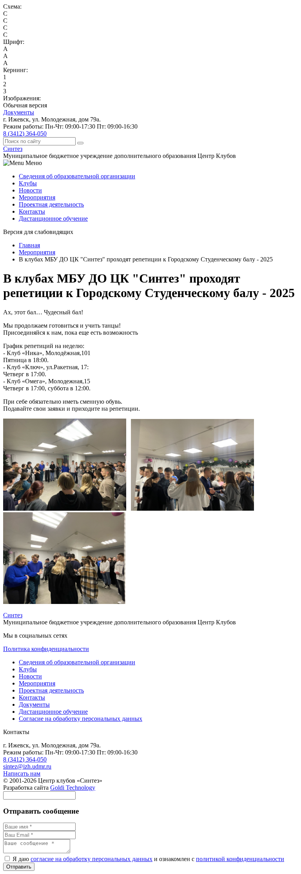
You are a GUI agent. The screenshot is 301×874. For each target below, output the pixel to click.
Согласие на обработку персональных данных (80, 718)
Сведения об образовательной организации (77, 176)
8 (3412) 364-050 (25, 133)
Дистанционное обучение (53, 218)
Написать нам (21, 773)
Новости (30, 190)
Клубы (28, 183)
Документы (18, 112)
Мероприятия (37, 197)
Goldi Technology (72, 787)
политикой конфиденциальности (240, 859)
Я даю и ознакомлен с (147, 859)
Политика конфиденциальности (46, 649)
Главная (29, 245)
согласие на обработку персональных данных (91, 859)
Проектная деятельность (51, 204)
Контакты (32, 211)
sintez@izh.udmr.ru (27, 766)
